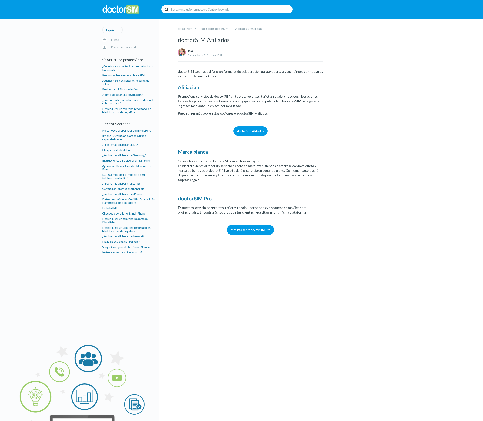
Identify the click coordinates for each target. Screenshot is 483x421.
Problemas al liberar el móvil (120, 89)
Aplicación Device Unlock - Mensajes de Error (127, 167)
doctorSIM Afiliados (250, 131)
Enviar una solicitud (123, 47)
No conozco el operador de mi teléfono (126, 130)
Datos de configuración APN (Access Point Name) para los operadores (129, 201)
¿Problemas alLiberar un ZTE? (121, 183)
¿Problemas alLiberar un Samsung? (124, 155)
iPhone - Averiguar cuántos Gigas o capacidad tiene (124, 137)
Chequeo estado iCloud (116, 150)
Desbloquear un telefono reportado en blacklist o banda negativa (126, 229)
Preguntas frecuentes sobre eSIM (123, 75)
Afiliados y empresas (248, 28)
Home (115, 39)
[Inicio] (130, 9)
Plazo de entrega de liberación (121, 241)
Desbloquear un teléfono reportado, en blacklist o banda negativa (126, 110)
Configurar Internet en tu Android (123, 188)
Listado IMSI (110, 208)
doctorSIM (185, 28)
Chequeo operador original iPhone (123, 213)
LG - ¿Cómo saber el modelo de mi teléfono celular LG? (123, 176)
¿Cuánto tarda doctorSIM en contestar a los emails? (127, 68)
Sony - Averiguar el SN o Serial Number (126, 247)
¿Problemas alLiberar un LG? (120, 144)
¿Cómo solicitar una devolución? (122, 94)
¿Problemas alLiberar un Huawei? (123, 236)
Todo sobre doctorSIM (214, 28)
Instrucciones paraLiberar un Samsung (126, 160)
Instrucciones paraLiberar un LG (122, 252)
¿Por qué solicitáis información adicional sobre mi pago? (127, 101)
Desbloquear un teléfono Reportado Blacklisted (125, 220)
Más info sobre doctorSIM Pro (250, 230)
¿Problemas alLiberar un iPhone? (122, 194)
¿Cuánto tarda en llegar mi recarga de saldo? (125, 82)
